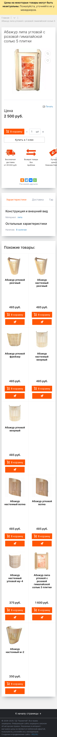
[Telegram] (26, 180)
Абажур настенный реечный (41, 282)
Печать (49, 106)
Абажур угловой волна (42, 503)
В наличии (21, 229)
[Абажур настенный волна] (15, 487)
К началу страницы (27, 713)
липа (19, 217)
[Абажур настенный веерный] (42, 340)
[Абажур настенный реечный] (42, 266)
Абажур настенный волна (14, 503)
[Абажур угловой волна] (42, 487)
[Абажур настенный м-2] (15, 635)
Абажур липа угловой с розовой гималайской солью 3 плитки (42, 581)
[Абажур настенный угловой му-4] (15, 561)
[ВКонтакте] (31, 180)
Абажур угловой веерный (15, 429)
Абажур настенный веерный (41, 356)
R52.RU (35, 734)
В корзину (17, 314)
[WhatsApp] (35, 180)
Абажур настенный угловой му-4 (15, 578)
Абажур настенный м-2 (15, 650)
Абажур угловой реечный (15, 281)
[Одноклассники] (22, 180)
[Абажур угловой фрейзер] (15, 340)
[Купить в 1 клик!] (15, 322)
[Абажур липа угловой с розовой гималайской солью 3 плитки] (42, 561)
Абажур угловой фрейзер (15, 355)
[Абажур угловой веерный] (15, 414)
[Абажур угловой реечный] (15, 266)
